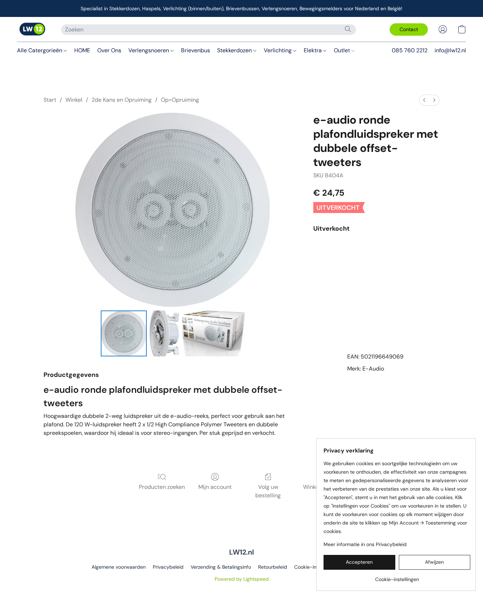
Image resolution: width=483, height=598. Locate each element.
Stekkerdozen (235, 50)
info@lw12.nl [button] (450, 50)
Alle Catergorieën (40, 50)
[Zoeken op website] (348, 29)
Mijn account (215, 487)
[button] (32, 29)
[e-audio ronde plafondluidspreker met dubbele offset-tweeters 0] (124, 333)
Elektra (313, 50)
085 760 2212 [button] (409, 50)
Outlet (342, 50)
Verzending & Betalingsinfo (221, 567)
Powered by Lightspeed (242, 579)
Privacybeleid (168, 567)
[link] (397, 577)
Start (49, 99)
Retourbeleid (272, 567)
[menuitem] (424, 100)
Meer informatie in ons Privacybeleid (365, 544)
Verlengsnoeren (149, 50)
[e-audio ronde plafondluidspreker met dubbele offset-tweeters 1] (164, 333)
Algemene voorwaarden (119, 567)
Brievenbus (195, 50)
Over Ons (109, 50)
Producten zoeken (162, 487)
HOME (82, 50)
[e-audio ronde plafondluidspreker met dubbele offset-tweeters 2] (213, 333)
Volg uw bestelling (268, 491)
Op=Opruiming (180, 99)
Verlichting (278, 50)
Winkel (73, 99)
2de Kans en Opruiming (122, 99)
